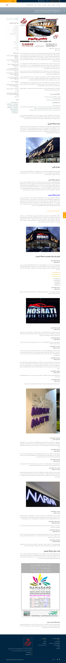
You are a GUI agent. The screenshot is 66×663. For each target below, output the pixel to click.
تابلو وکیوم (17, 39)
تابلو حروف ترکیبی (16, 41)
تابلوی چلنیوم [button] (16, 104)
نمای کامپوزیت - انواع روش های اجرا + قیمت (12, 89)
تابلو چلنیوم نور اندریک (15, 32)
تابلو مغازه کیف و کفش (15, 81)
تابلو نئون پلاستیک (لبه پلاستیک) (14, 34)
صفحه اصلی (58, 5)
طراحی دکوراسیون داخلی (29, 5)
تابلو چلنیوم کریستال (56, 645)
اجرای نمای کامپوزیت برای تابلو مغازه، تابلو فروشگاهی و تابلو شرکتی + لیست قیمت (12, 94)
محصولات (49, 5)
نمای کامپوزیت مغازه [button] (15, 112)
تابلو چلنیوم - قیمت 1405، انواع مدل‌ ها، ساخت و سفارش (13, 60)
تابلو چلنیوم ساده (16, 26)
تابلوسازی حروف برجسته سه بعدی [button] (13, 105)
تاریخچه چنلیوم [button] (10, 107)
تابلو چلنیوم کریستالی (16, 30)
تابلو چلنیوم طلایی (56, 272)
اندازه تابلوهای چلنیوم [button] (15, 111)
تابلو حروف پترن (16, 43)
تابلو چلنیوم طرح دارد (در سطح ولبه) (54, 643)
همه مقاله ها (55, 12)
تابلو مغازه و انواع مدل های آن (53, 211)
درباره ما (35, 5)
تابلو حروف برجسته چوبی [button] (14, 109)
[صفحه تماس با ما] (64, 216)
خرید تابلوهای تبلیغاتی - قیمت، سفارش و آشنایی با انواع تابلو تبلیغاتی (12, 69)
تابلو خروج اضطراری (16, 47)
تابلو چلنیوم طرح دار (16, 28)
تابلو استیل (17, 36)
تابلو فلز (18, 37)
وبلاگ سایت (53, 5)
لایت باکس (17, 45)
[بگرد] (59, 1)
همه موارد (17, 49)
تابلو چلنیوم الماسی (56, 276)
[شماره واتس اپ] (64, 213)
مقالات (44, 641)
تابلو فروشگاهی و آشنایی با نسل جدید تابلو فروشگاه (12, 56)
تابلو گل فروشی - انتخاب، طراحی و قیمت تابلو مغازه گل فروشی (13, 78)
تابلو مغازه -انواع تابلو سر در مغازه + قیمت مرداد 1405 (13, 65)
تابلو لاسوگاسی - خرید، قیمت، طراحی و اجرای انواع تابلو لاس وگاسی (12, 73)
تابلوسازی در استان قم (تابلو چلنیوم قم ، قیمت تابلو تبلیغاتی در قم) (13, 85)
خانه (59, 12)
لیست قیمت (44, 5)
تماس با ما (39, 5)
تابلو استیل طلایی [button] (9, 104)
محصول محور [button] (16, 107)
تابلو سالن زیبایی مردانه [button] (14, 102)
